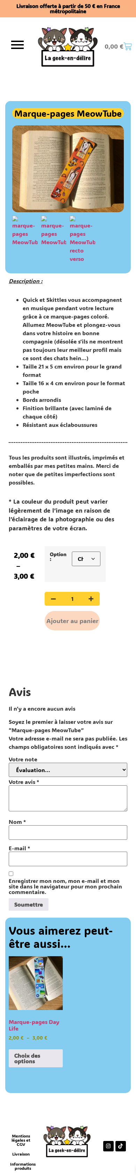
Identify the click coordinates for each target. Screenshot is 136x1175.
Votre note (23, 759)
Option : (58, 557)
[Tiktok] (120, 1146)
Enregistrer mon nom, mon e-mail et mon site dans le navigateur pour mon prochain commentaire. (65, 886)
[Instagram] (108, 1146)
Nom (17, 822)
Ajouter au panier (72, 621)
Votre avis (24, 782)
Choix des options (27, 1058)
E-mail (19, 848)
